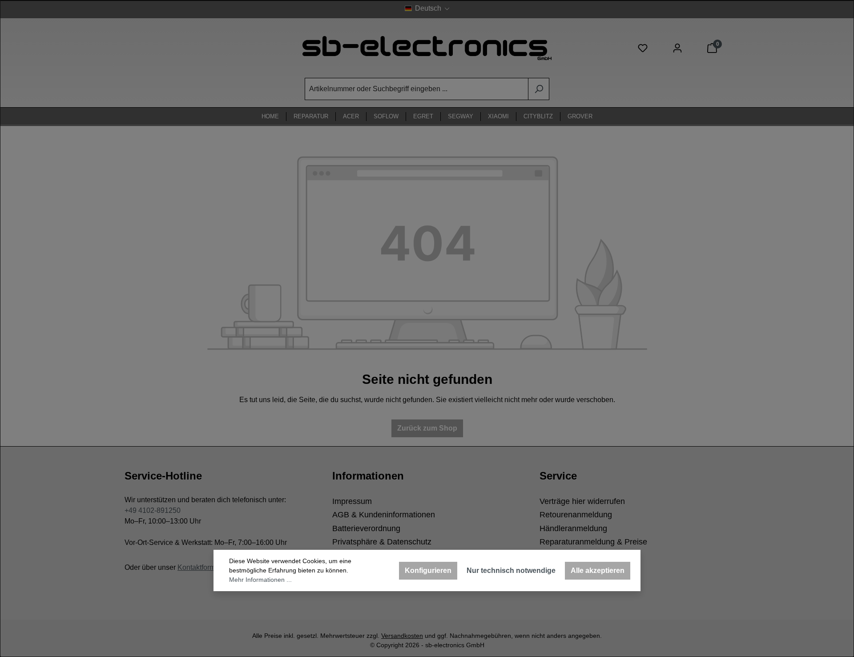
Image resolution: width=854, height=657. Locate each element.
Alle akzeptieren (597, 570)
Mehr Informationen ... (260, 579)
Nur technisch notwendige (511, 570)
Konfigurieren (428, 570)
